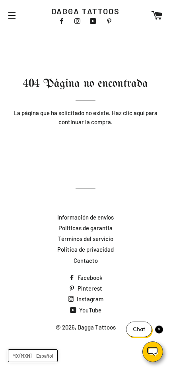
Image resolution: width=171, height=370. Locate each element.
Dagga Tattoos (85, 11)
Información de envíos (85, 217)
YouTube (89, 310)
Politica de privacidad (85, 249)
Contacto (86, 260)
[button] (32, 356)
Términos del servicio (85, 238)
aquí (139, 112)
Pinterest (89, 288)
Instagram (89, 299)
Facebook (89, 277)
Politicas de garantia (85, 227)
